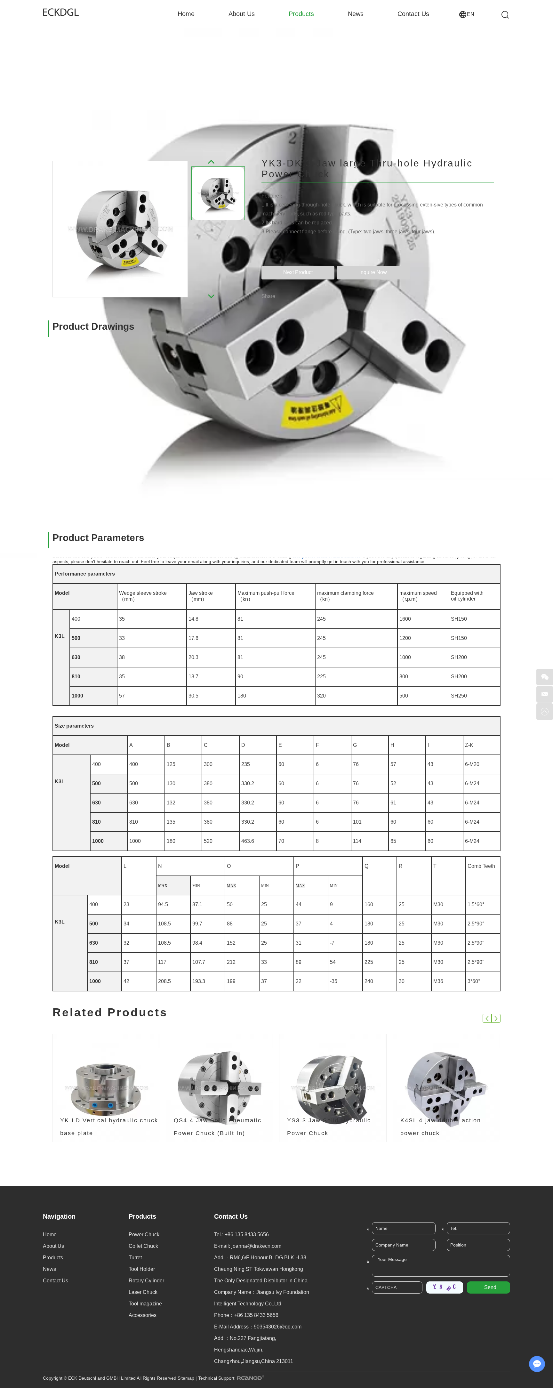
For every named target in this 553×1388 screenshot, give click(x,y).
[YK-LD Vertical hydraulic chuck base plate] (106, 1088)
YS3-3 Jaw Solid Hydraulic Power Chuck (329, 1126)
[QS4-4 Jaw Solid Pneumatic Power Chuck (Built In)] (219, 1088)
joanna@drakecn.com (256, 1246)
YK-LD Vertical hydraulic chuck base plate (109, 1126)
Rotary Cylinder (146, 1280)
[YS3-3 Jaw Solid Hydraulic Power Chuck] (332, 1088)
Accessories (142, 1315)
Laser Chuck (143, 1292)
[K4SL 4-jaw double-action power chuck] (446, 1088)
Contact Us (413, 13)
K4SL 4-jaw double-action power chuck (440, 1126)
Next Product (298, 272)
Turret (135, 1257)
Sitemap (186, 1378)
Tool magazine (145, 1303)
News (356, 13)
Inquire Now (373, 272)
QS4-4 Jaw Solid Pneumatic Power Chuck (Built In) (217, 1126)
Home (186, 13)
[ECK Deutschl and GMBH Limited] (65, 12)
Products (301, 13)
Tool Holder (142, 1269)
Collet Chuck (143, 1246)
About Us (241, 13)
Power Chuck (144, 1234)
